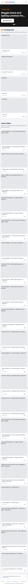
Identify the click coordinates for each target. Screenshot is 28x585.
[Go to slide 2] (14, 24)
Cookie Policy (23, 581)
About (3, 581)
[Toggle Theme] (26, 2)
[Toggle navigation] (2, 2)
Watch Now (8, 20)
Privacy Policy (15, 581)
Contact (8, 581)
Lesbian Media (11, 583)
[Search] (23, 2)
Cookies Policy (6, 577)
